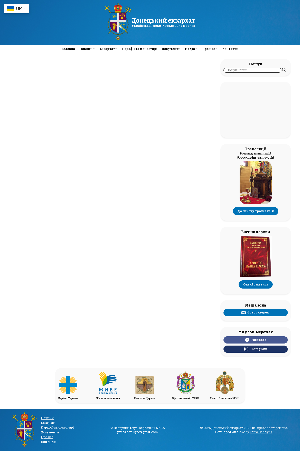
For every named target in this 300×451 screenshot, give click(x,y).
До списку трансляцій (256, 211)
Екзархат (107, 49)
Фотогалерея (258, 312)
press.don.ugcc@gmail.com (137, 432)
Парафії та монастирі (139, 49)
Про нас (208, 49)
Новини (85, 49)
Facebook (258, 340)
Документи (171, 49)
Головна (68, 49)
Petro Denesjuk (261, 432)
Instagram (258, 349)
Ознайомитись (255, 284)
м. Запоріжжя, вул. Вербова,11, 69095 (137, 428)
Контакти (230, 49)
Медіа (190, 49)
